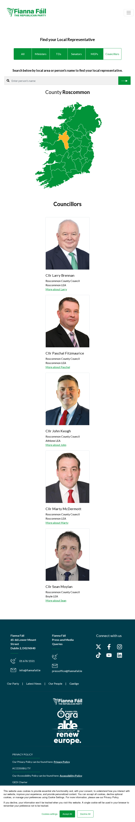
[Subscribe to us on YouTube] (109, 655)
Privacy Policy (62, 761)
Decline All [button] (85, 813)
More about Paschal (58, 367)
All (22, 54)
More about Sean (56, 600)
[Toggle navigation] (129, 12)
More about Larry (56, 289)
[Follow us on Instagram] (119, 647)
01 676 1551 (27, 661)
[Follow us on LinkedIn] (119, 655)
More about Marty (57, 522)
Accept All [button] (67, 813)
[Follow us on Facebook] (109, 647)
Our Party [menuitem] (13, 683)
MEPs (94, 54)
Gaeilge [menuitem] (74, 683)
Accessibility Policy (71, 775)
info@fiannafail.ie (29, 670)
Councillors (112, 54)
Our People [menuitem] (55, 683)
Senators (76, 54)
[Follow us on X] (98, 647)
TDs (58, 54)
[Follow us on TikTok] (98, 655)
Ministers (40, 54)
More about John (56, 444)
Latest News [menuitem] (33, 683)
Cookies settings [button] (49, 813)
